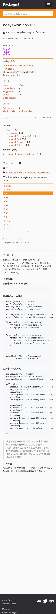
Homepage (8, 68)
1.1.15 (7, 224)
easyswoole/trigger (15, 142)
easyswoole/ (14, 25)
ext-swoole (11, 133)
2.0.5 (6, 201)
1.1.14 (7, 228)
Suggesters (8, 91)
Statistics (6, 609)
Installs (6, 85)
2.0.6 (6, 197)
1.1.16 (7, 220)
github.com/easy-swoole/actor (18, 65)
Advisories (8, 108)
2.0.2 (6, 213)
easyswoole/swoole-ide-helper (21, 154)
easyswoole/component (17, 136)
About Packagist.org (10, 600)
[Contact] (38, 601)
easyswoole (44, 172)
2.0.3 (6, 209)
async (23, 172)
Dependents (9, 88)
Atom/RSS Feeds (9, 603)
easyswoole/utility (14, 145)
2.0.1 (6, 217)
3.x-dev (7, 185)
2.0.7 (6, 193)
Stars (5, 94)
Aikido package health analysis (18, 111)
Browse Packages (9, 612)
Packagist (11, 4)
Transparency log (11, 75)
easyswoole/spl (13, 139)
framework (12, 172)
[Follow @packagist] (45, 601)
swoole (32, 172)
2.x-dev (7, 189)
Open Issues (9, 97)
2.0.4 (6, 205)
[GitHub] (51, 601)
